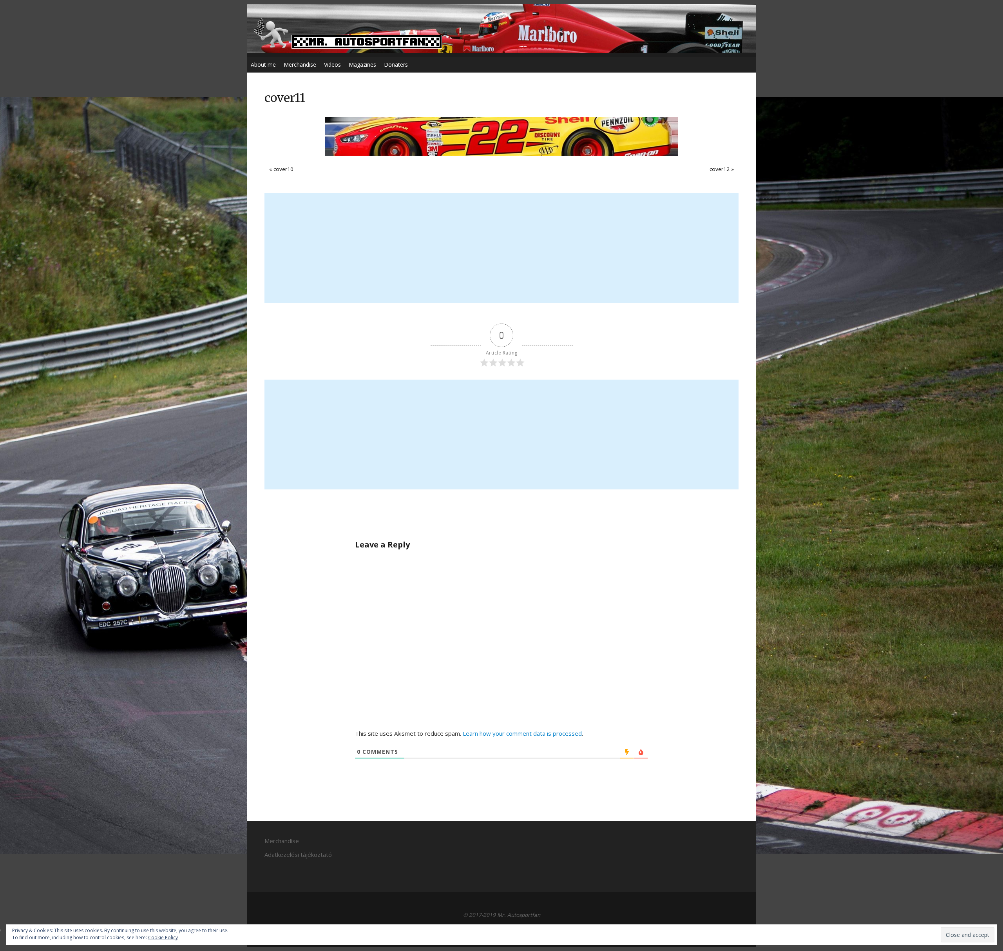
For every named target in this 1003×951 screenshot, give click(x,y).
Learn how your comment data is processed (522, 733)
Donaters (396, 64)
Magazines (362, 64)
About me (263, 64)
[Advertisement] (501, 248)
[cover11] (501, 136)
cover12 (720, 169)
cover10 (283, 169)
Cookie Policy (163, 937)
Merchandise (300, 64)
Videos (332, 64)
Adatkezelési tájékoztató (298, 854)
